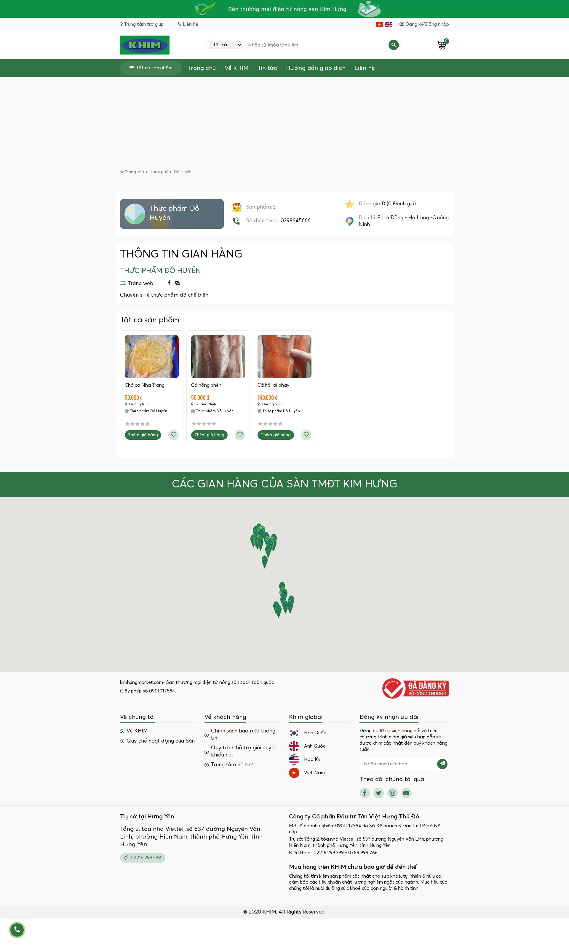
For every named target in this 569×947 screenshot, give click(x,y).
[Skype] (177, 283)
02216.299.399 (145, 857)
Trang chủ (202, 68)
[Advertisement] (284, 124)
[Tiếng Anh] (388, 24)
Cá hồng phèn (206, 385)
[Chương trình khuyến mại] (284, 9)
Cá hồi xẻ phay (273, 385)
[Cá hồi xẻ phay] (284, 356)
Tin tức (267, 68)
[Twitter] (378, 793)
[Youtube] (406, 793)
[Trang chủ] (145, 45)
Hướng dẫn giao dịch (316, 68)
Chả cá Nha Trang (144, 385)
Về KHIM (237, 68)
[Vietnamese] (379, 24)
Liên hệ (364, 68)
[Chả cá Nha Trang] (152, 356)
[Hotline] (17, 930)
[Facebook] (168, 283)
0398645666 (296, 220)
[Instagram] (392, 793)
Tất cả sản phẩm (154, 67)
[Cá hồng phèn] (218, 356)
